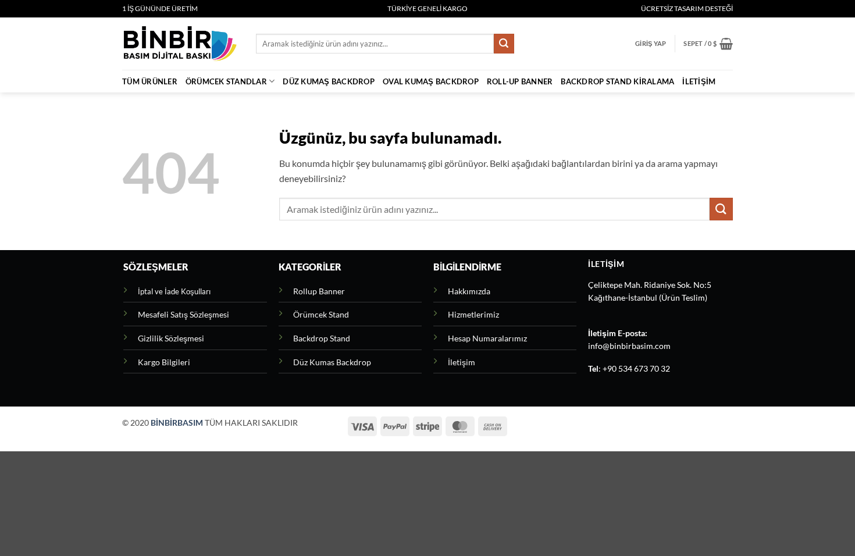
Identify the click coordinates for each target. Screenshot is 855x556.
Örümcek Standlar (226, 81)
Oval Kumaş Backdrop (431, 81)
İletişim (698, 81)
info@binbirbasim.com (629, 346)
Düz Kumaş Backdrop (329, 81)
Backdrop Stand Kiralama (617, 81)
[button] (650, 43)
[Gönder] (504, 44)
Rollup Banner (319, 291)
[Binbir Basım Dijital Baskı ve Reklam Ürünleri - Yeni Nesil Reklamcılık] (180, 43)
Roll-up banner (520, 81)
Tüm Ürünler (149, 81)
